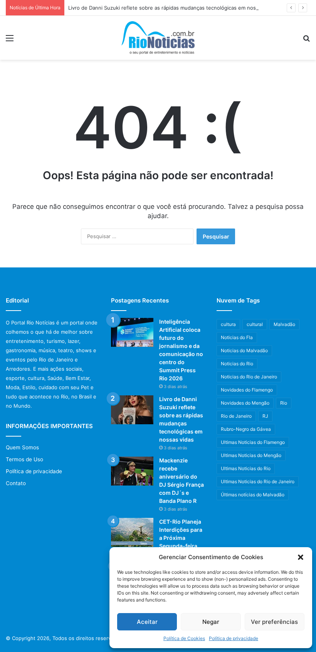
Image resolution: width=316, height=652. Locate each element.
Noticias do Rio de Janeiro (249, 377)
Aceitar (147, 621)
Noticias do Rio (237, 363)
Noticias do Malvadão (244, 350)
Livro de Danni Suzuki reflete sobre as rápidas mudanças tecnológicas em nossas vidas (173, 8)
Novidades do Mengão (245, 403)
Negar (210, 621)
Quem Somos (22, 447)
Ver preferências (274, 621)
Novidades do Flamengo (247, 390)
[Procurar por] (306, 40)
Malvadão (284, 324)
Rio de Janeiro (236, 416)
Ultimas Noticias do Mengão (251, 455)
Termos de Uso (24, 459)
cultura (228, 324)
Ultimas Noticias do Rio (246, 468)
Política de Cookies (184, 638)
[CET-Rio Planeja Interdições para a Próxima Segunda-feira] (132, 532)
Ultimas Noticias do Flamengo (253, 442)
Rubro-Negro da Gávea (246, 429)
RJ (265, 416)
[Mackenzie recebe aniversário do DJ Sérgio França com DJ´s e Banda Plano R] (132, 471)
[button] (300, 557)
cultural (255, 324)
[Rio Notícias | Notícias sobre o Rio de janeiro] (158, 37)
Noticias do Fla (237, 337)
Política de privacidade (233, 638)
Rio (283, 403)
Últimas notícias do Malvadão (252, 494)
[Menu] (9, 40)
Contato (16, 483)
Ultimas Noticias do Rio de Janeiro (257, 481)
